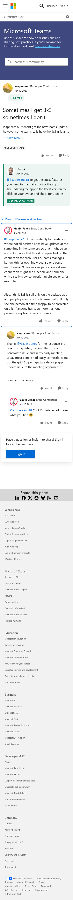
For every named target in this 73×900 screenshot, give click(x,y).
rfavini (21, 169)
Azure (7, 761)
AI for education (12, 682)
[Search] (41, 6)
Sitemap (8, 882)
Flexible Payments (13, 620)
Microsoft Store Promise (16, 614)
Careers (8, 823)
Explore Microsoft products (17, 552)
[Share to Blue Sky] (43, 497)
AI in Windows (11, 546)
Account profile (12, 577)
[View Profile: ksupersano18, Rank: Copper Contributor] (8, 88)
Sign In (64, 6)
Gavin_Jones (22, 228)
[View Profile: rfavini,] (11, 171)
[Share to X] (30, 497)
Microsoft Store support (16, 589)
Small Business (12, 743)
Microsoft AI (10, 700)
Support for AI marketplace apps (20, 780)
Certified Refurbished (15, 608)
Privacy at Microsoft (14, 842)
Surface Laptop (12, 521)
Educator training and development (21, 669)
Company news (12, 835)
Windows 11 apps (13, 559)
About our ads (41, 889)
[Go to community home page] (13, 6)
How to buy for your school (17, 663)
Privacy (42, 882)
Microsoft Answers (47, 46)
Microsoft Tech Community (17, 786)
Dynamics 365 (11, 712)
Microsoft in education (15, 638)
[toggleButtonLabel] (67, 16)
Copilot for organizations (16, 534)
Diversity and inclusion (15, 854)
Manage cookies (12, 886)
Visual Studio (11, 805)
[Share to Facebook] (24, 497)
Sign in (20, 454)
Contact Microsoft (25, 882)
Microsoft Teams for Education (19, 651)
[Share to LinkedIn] (17, 497)
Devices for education (15, 644)
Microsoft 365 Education (16, 657)
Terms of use (30, 886)
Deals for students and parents (19, 676)
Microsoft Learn (12, 774)
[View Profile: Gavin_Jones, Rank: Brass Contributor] (8, 230)
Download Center (13, 583)
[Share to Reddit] (36, 497)
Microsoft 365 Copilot (15, 737)
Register (52, 6)
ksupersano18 (24, 86)
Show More (14, 138)
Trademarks (46, 886)
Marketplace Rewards (15, 799)
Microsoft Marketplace (15, 793)
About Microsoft (12, 829)
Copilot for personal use (16, 540)
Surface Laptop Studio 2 (16, 527)
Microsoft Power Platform (17, 725)
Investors (9, 848)
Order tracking (11, 602)
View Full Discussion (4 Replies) (23, 219)
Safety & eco (11, 889)
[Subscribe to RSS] (49, 497)
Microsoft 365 (11, 719)
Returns (8, 595)
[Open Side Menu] (5, 6)
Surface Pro (10, 515)
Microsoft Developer (14, 768)
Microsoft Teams (15, 16)
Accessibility (10, 860)
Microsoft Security (13, 706)
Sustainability (11, 867)
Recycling (25, 889)
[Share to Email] (56, 497)
